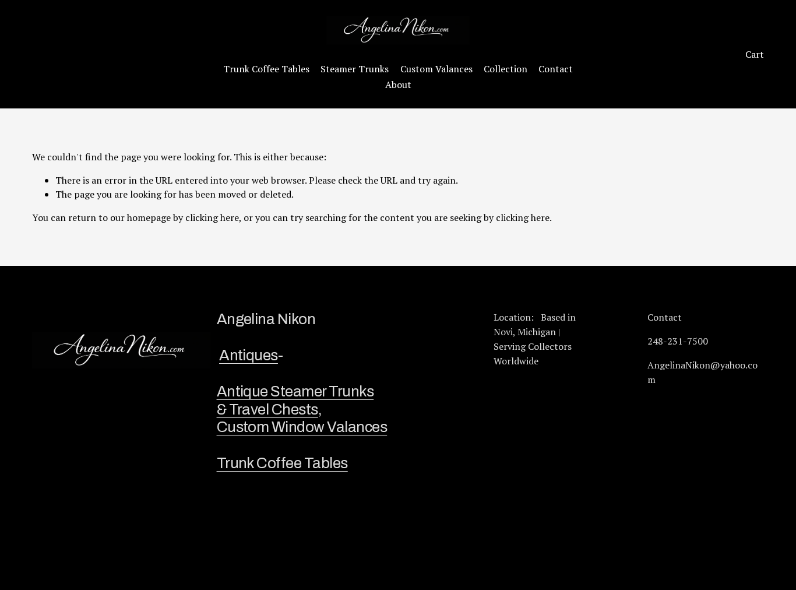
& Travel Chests (267, 409)
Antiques (248, 355)
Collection (505, 68)
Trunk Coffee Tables (266, 68)
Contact (555, 68)
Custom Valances (436, 68)
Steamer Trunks (354, 68)
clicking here (212, 217)
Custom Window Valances (302, 427)
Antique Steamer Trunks (295, 391)
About (398, 84)
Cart (754, 54)
